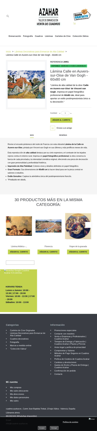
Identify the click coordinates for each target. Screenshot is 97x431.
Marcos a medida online (20, 345)
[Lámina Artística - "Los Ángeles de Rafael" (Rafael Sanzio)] (19, 226)
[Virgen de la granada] (78, 226)
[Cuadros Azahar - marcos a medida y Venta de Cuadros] (48, 16)
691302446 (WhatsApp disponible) (21, 416)
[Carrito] (74, 23)
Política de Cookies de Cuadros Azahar (72, 359)
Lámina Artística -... (19, 246)
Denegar (54, 428)
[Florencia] (48, 226)
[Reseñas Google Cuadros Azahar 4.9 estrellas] (17, 271)
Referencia (56, 62)
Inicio (8, 51)
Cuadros (39, 36)
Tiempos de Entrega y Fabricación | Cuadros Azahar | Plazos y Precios (70, 343)
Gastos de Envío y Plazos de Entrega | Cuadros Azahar (71, 366)
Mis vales (14, 401)
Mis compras (15, 387)
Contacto (58, 374)
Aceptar (42, 428)
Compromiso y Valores (64, 351)
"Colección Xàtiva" (18, 349)
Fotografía (28, 36)
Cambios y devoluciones (65, 362)
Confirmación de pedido (65, 371)
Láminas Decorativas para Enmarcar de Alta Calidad (39, 51)
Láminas (49, 36)
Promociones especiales (65, 330)
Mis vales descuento (19, 391)
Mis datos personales (19, 397)
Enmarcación (15, 36)
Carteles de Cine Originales (22, 330)
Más (32, 135)
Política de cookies (70, 422)
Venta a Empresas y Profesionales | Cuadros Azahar (70, 337)
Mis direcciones (17, 394)
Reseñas (63, 135)
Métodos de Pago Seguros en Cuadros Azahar (71, 354)
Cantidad (53, 113)
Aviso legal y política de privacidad (70, 347)
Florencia (49, 246)
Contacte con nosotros (64, 334)
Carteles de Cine (63, 36)
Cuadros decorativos (19, 339)
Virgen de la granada (78, 246)
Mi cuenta (12, 382)
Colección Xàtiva (80, 36)
